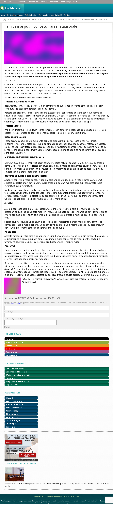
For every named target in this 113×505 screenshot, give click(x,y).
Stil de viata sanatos (15, 15)
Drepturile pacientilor (18, 381)
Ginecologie (12, 414)
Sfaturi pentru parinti (18, 375)
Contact (73, 2)
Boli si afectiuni (31, 15)
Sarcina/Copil (33, 2)
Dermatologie (13, 411)
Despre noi (64, 2)
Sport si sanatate (15, 368)
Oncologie (11, 423)
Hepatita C (12, 355)
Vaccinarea (53, 2)
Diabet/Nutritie (20, 2)
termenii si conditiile (16, 304)
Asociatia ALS (56, 15)
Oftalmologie (13, 420)
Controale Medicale (16, 372)
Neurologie (12, 417)
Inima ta (44, 2)
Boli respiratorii (14, 407)
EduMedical (7, 2)
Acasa (3, 15)
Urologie (10, 427)
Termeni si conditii (54, 496)
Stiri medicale (44, 15)
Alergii (9, 398)
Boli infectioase (14, 404)
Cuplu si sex (12, 384)
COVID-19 (11, 339)
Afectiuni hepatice (16, 401)
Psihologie (11, 378)
